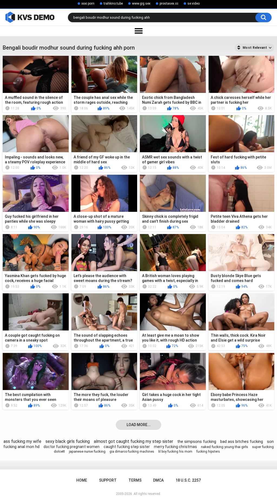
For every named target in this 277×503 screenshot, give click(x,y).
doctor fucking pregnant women (72, 446)
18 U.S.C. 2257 (188, 480)
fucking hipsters (208, 451)
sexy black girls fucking (67, 441)
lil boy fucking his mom (175, 451)
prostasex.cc (169, 3)
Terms (134, 480)
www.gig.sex (141, 3)
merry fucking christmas (175, 446)
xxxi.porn (87, 3)
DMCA (158, 480)
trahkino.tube (113, 3)
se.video (193, 3)
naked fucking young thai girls (224, 447)
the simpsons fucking (196, 441)
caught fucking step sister (127, 446)
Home (81, 480)
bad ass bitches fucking (241, 441)
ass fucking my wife (22, 441)
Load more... (139, 425)
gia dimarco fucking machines (132, 451)
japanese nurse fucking (87, 451)
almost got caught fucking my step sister (133, 441)
